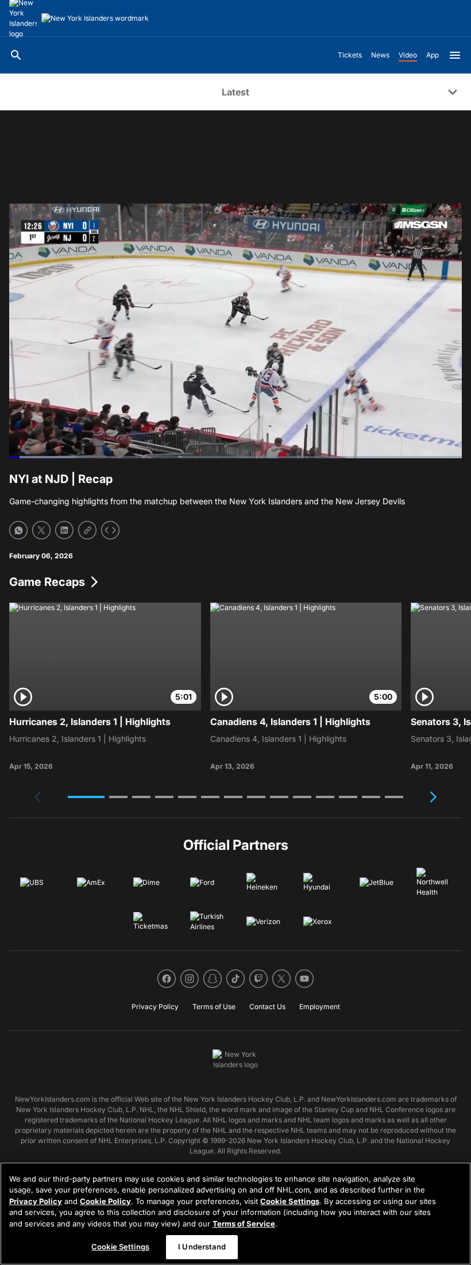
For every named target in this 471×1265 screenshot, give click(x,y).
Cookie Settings (289, 1201)
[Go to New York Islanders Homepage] (95, 18)
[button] (86, 797)
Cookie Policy (105, 1201)
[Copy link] (87, 530)
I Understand (202, 1246)
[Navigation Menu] (455, 55)
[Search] (16, 55)
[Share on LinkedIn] (64, 530)
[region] (235, 1213)
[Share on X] (41, 530)
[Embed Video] (110, 530)
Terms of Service (244, 1223)
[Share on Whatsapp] (18, 530)
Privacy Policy (35, 1201)
